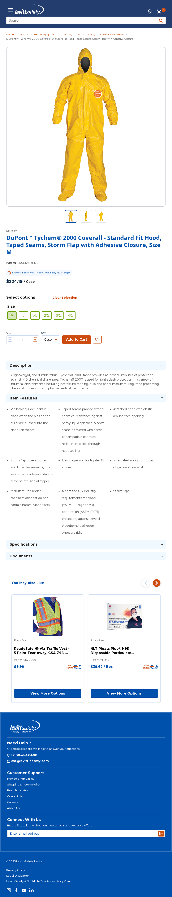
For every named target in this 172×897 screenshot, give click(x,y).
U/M (43, 333)
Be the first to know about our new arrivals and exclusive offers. (50, 825)
